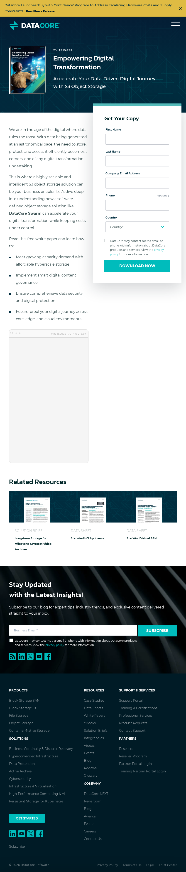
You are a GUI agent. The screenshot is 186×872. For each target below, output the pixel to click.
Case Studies (94, 701)
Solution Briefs (96, 731)
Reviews (90, 768)
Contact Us (93, 839)
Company (92, 784)
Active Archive (20, 771)
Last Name (112, 151)
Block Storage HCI (23, 708)
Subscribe (157, 630)
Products (18, 690)
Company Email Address (122, 173)
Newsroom (92, 801)
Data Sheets (93, 708)
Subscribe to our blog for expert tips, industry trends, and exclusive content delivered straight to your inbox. (86, 610)
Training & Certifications (138, 708)
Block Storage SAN (24, 701)
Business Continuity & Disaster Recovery (41, 749)
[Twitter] (31, 656)
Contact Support (132, 731)
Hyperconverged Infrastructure (33, 756)
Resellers (126, 749)
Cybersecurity (20, 779)
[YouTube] (40, 656)
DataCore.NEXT (96, 794)
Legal (150, 865)
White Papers (94, 716)
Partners (127, 738)
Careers (90, 831)
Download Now (137, 266)
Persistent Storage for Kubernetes (36, 801)
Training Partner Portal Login (142, 771)
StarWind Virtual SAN (142, 538)
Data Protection (22, 764)
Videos (89, 746)
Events (89, 753)
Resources (94, 690)
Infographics (94, 738)
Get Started (27, 818)
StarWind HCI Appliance (87, 538)
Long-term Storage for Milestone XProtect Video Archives (33, 544)
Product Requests (133, 723)
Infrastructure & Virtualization (32, 786)
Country (111, 217)
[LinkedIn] (22, 656)
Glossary (90, 776)
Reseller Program (133, 756)
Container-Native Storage (29, 731)
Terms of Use (132, 865)
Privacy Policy (107, 865)
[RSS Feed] (13, 656)
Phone (137, 195)
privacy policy (54, 645)
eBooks (90, 723)
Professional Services (135, 716)
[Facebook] (48, 656)
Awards (90, 816)
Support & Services (137, 690)
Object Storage (21, 723)
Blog (88, 761)
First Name (113, 129)
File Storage (18, 716)
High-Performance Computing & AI (37, 794)
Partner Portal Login (135, 764)
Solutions (18, 738)
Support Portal (131, 701)
